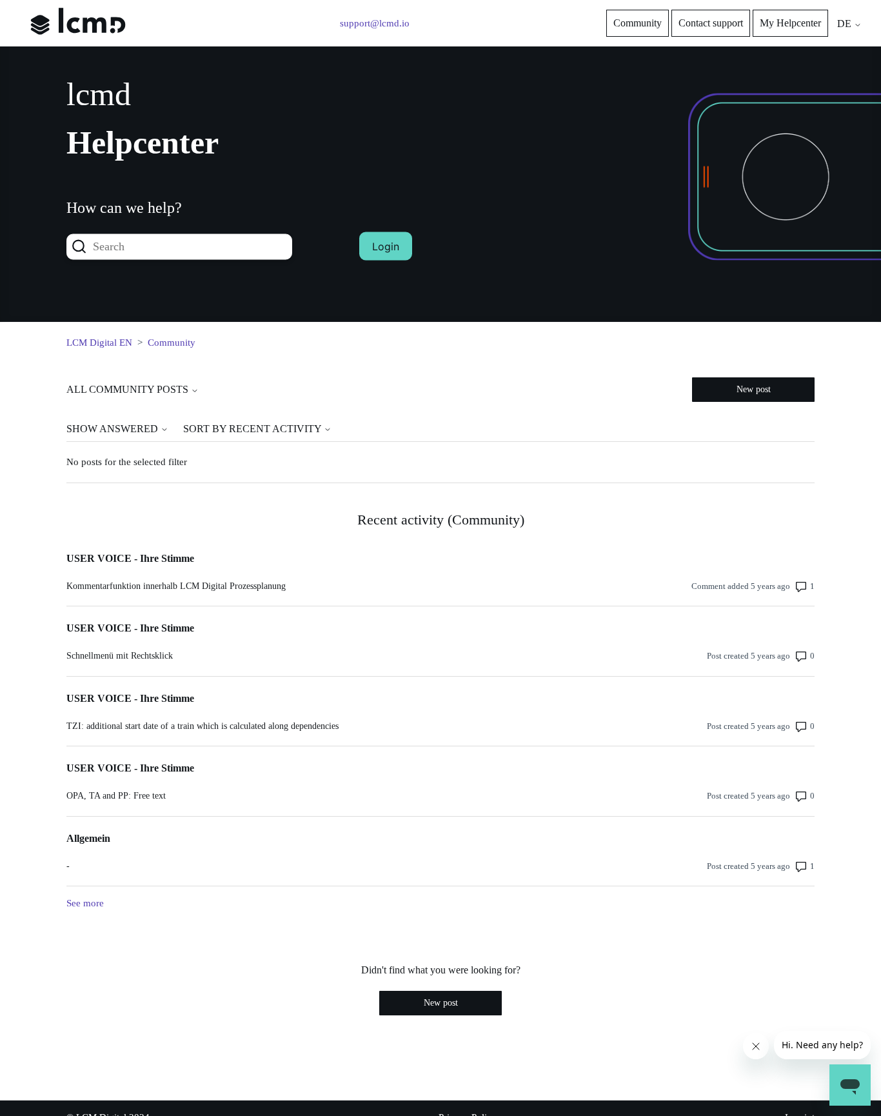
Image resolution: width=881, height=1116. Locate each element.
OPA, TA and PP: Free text (116, 796)
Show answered (113, 428)
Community (637, 22)
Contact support (710, 22)
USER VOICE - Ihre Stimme (130, 558)
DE (845, 23)
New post (754, 389)
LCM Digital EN (99, 342)
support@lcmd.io (375, 23)
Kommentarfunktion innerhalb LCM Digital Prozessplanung (176, 586)
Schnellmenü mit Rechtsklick (119, 656)
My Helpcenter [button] (790, 22)
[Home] (78, 44)
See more (85, 903)
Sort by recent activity (253, 428)
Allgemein (88, 838)
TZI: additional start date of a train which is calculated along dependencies (202, 726)
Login (385, 246)
